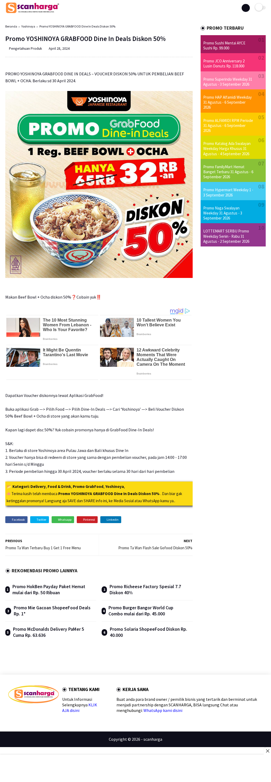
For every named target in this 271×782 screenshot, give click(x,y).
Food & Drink (59, 486)
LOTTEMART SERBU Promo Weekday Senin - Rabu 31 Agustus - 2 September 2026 (226, 236)
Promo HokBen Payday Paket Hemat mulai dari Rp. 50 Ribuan (48, 590)
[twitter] (19, 713)
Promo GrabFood (88, 486)
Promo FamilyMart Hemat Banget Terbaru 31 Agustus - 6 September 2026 (228, 171)
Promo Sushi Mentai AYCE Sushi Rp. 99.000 (224, 45)
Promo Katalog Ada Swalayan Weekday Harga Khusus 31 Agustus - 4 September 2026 (227, 148)
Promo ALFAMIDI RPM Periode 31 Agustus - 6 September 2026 (228, 125)
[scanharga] (32, 12)
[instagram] (44, 713)
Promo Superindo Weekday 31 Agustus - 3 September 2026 (227, 82)
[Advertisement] (136, 769)
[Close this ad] (267, 750)
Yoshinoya (28, 26)
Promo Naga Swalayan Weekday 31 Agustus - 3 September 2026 (222, 213)
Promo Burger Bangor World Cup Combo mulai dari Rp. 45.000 (141, 611)
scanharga (152, 739)
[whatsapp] (27, 713)
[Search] (246, 8)
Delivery (38, 486)
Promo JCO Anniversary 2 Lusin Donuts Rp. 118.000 (224, 63)
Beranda (11, 26)
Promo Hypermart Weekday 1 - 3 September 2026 (228, 192)
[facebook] (10, 713)
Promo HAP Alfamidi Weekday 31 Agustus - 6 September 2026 (227, 102)
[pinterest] (36, 713)
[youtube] (52, 713)
